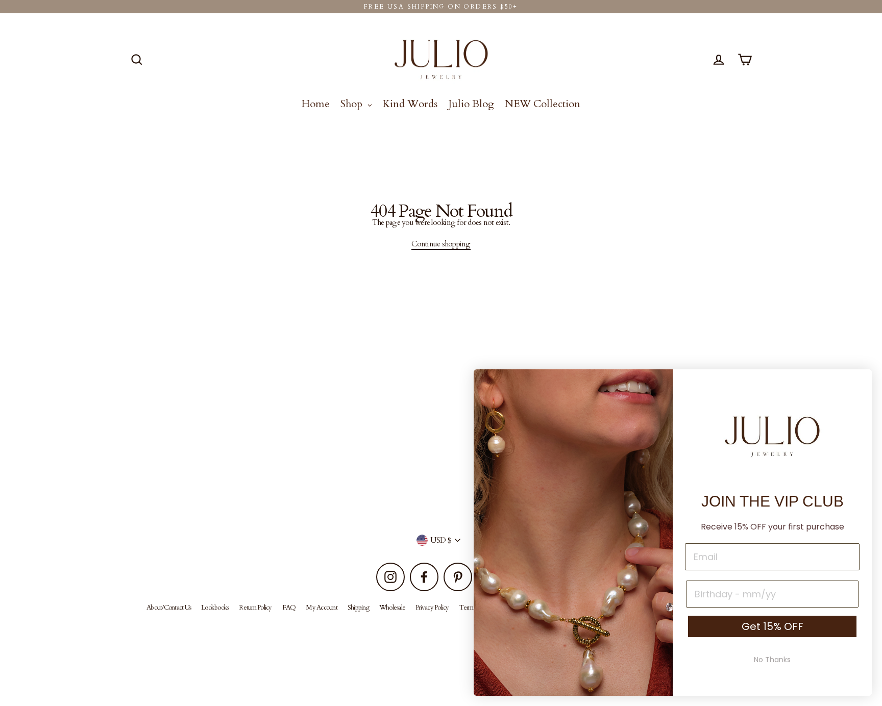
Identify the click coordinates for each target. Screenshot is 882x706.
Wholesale (392, 607)
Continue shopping (440, 244)
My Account (321, 607)
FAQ (289, 607)
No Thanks (772, 659)
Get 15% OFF (772, 626)
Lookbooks (215, 607)
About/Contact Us (168, 607)
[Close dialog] (859, 382)
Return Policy (255, 607)
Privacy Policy (432, 607)
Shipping (358, 607)
